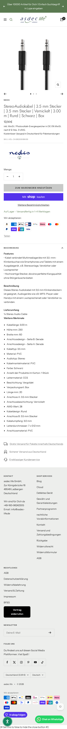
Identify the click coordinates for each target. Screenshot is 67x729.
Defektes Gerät (45, 492)
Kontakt (41, 524)
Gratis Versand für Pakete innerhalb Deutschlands (36, 443)
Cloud (40, 487)
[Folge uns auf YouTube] (35, 662)
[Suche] (11, 19)
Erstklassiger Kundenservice (24, 459)
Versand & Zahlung (14, 590)
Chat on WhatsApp (52, 719)
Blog (39, 481)
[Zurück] (5, 94)
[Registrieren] (50, 632)
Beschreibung (11, 248)
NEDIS (7, 100)
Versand (20, 133)
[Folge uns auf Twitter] (14, 662)
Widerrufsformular (47, 552)
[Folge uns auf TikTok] (42, 662)
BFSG (7, 602)
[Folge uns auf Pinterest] (28, 662)
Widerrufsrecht (45, 546)
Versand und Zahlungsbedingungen (49, 532)
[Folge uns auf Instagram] (21, 662)
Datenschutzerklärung (16, 578)
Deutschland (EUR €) (16, 675)
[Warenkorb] (61, 19)
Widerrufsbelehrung (15, 584)
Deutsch (36, 675)
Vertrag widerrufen (17, 611)
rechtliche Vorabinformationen (48, 516)
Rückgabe (42, 540)
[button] (7, 721)
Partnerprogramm (47, 508)
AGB (39, 558)
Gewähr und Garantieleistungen (47, 500)
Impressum (10, 596)
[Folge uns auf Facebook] (7, 662)
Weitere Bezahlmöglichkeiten (33, 204)
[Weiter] (62, 94)
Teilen (7, 235)
